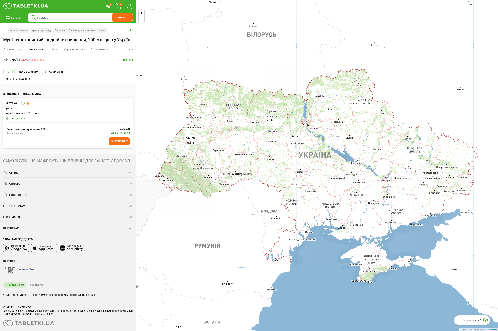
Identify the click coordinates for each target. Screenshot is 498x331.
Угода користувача (15, 294)
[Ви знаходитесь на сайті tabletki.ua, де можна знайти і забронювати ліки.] (25, 6)
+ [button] (141, 13)
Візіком (492, 329)
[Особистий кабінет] (129, 6)
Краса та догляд (41, 30)
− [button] (141, 18)
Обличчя (60, 30)
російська (36, 284)
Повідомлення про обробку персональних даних (64, 294)
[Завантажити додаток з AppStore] (44, 248)
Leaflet (463, 329)
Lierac (102, 30)
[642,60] (190, 142)
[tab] (37, 49)
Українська (12, 284)
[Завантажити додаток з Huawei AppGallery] (72, 248)
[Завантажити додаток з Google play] (16, 248)
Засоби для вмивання (82, 30)
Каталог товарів (18, 30)
